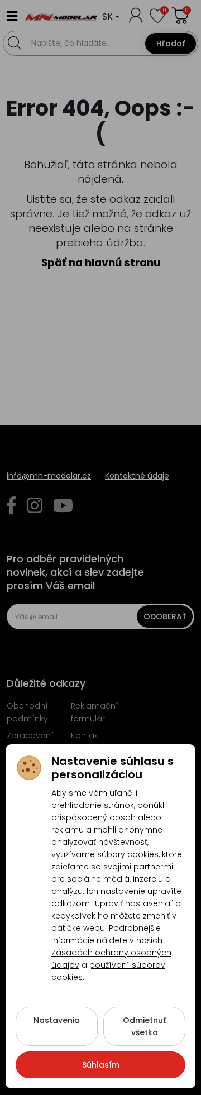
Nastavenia (57, 1020)
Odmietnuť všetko (144, 1026)
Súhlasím (100, 1064)
